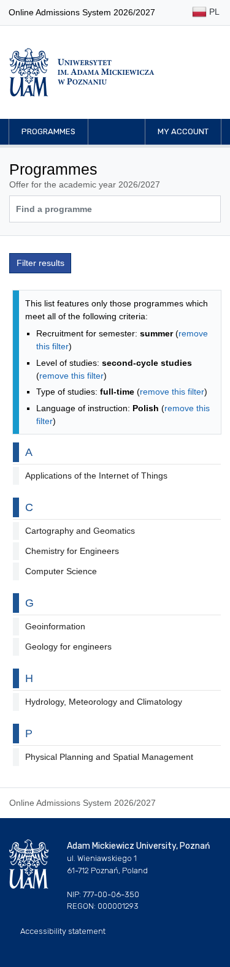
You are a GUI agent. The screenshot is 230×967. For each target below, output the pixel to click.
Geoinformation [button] (55, 626)
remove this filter (71, 376)
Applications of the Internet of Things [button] (96, 475)
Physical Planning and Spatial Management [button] (109, 757)
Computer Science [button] (61, 571)
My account (183, 131)
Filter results (40, 263)
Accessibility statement (62, 931)
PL (213, 12)
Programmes (48, 131)
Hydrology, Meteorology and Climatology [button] (103, 702)
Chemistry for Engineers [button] (72, 551)
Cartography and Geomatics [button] (80, 531)
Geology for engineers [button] (68, 646)
